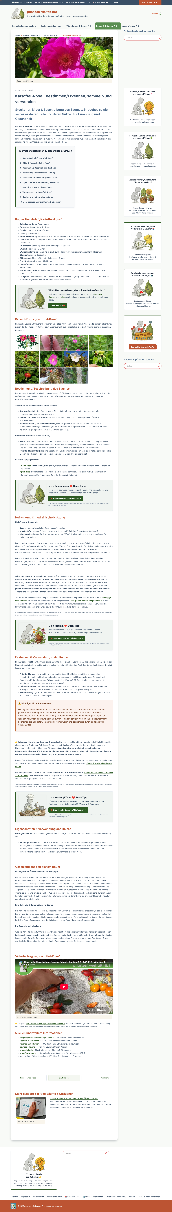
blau (142, 122)
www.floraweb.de (28, 1053)
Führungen (139, 306)
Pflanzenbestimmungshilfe (48, 2)
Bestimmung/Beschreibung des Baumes (40, 168)
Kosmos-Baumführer (29, 1044)
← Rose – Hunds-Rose (26, 1078)
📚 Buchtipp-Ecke (100, 2)
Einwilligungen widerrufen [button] (149, 1197)
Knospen (152, 166)
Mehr (115, 2)
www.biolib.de (26, 1050)
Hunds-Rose (25, 466)
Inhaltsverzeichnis (54, 1197)
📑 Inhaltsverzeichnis (22, 2)
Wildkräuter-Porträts (151, 304)
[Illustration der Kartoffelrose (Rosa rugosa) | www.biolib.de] (27, 343)
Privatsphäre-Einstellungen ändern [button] (120, 1197)
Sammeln (98, 294)
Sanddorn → (106, 1078)
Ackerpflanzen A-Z (130, 26)
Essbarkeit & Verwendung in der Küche (39, 177)
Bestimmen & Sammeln (51, 26)
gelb (147, 122)
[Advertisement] (143, 64)
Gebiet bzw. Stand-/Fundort (142, 213)
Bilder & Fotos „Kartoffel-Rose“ (36, 163)
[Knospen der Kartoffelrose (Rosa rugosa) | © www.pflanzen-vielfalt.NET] (52, 343)
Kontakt (15, 1197)
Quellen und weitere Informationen (37, 197)
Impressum (25, 1197)
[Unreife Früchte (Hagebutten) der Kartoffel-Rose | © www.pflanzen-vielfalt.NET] (101, 359)
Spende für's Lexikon (150, 2)
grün (152, 122)
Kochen (51, 297)
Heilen (62, 297)
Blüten (131, 166)
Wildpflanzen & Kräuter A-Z (78, 26)
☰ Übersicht (64, 1078)
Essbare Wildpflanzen (29, 1040)
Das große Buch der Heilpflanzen (85, 600)
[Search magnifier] (158, 37)
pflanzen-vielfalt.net (42, 12)
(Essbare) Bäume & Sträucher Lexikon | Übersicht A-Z (74, 1098)
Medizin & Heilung (147, 259)
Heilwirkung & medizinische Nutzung (38, 172)
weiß (137, 122)
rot (133, 122)
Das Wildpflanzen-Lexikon (24, 26)
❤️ (58, 306)
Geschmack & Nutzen (136, 210)
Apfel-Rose (25, 472)
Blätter (137, 166)
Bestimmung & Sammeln (138, 257)
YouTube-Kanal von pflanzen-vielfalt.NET (44, 1023)
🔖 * (65, 498)
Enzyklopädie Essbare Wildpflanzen (36, 1037)
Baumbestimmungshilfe (77, 2)
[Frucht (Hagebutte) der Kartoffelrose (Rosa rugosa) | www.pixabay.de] (27, 375)
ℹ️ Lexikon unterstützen (92, 1197)
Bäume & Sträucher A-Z (106, 26)
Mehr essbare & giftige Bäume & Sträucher (42, 202)
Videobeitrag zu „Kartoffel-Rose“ (37, 192)
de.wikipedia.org (27, 1047)
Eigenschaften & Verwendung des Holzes (41, 182)
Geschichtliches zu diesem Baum (37, 187)
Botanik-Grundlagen (134, 304)
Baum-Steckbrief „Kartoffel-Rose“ (37, 158)
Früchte (145, 166)
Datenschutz (38, 1197)
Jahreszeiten (151, 210)
